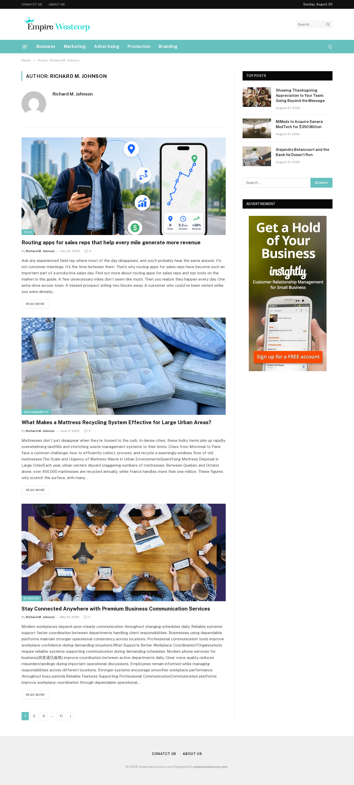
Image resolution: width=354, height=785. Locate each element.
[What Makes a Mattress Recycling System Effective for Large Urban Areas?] (124, 366)
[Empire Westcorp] (56, 24)
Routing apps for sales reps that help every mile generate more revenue (111, 242)
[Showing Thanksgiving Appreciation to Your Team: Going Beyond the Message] (257, 97)
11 (61, 716)
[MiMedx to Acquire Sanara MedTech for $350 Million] (257, 128)
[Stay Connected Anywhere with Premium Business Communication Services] (124, 552)
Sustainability (36, 412)
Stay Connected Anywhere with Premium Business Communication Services (116, 609)
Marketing (75, 46)
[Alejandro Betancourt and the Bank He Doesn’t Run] (257, 156)
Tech (28, 232)
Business (45, 46)
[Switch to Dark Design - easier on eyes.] (329, 47)
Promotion (139, 46)
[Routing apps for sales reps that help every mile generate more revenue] (124, 186)
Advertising (106, 46)
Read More (35, 304)
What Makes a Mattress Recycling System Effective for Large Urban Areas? (116, 422)
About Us (57, 4)
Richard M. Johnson (73, 94)
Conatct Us (32, 4)
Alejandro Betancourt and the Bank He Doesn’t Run (302, 152)
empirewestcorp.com (211, 767)
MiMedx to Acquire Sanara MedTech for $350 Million (299, 124)
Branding (168, 46)
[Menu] (25, 46)
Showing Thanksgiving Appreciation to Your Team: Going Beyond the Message (300, 95)
